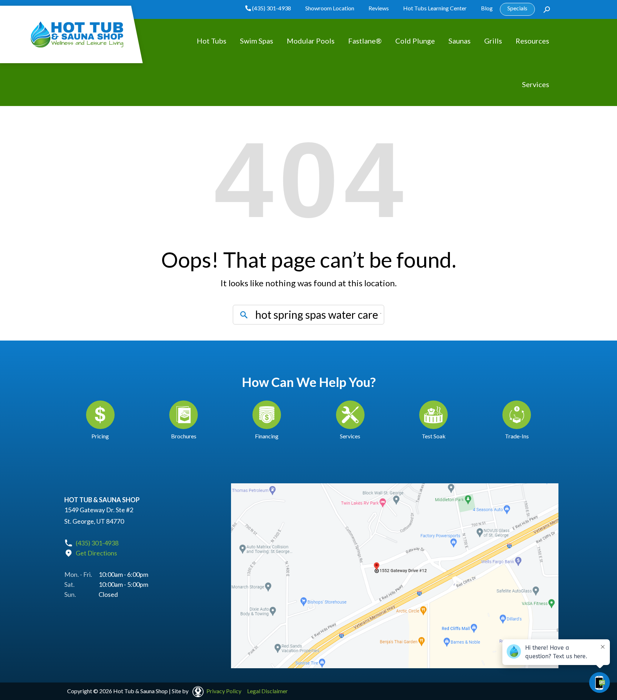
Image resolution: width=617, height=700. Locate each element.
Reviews (378, 8)
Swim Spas (256, 40)
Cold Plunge (415, 40)
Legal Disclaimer (267, 691)
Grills (493, 40)
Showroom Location (329, 8)
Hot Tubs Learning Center (435, 8)
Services (535, 84)
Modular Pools (311, 40)
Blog (487, 8)
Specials (517, 8)
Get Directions (96, 553)
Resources (532, 40)
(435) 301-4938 (271, 8)
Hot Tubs (211, 40)
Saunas (459, 40)
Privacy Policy (223, 691)
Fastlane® (365, 40)
